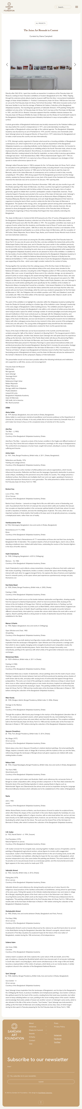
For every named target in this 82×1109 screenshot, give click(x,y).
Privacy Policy (59, 1027)
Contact (32, 1040)
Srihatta (32, 1037)
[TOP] (41, 1102)
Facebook (58, 1039)
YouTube (57, 1042)
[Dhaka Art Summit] (46, 1030)
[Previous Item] (7, 64)
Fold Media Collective (45, 1093)
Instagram (58, 1035)
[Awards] (46, 1033)
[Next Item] (75, 64)
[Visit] (46, 1044)
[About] (46, 1023)
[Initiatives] (46, 1026)
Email (9, 1066)
